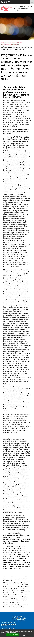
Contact (13, 624)
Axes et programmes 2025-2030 (13, 43)
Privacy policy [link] (23, 635)
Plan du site (4, 625)
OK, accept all (13, 635)
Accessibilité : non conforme (8, 622)
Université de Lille (6, 628)
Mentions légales (5, 624)
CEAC (2, 43)
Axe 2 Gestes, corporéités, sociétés (10, 44)
